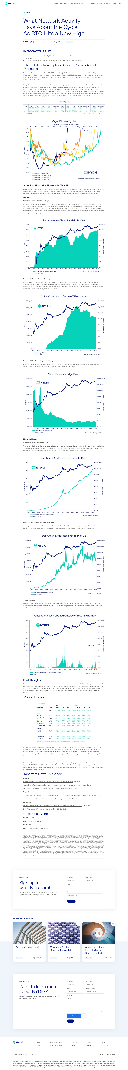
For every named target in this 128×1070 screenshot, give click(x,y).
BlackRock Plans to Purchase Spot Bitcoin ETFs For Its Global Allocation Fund (48, 782)
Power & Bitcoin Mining (60, 3)
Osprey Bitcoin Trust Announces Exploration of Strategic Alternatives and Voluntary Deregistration (54, 785)
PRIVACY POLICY (111, 1055)
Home (38, 1042)
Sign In (121, 3)
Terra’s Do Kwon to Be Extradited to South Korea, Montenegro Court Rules (47, 799)
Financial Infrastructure (76, 3)
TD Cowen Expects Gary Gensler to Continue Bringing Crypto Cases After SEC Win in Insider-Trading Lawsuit (58, 795)
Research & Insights (96, 3)
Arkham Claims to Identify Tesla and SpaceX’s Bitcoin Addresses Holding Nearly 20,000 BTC (52, 806)
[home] (10, 3)
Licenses (89, 1045)
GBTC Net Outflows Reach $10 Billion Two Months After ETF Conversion (46, 789)
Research (74, 1045)
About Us (107, 3)
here (107, 1067)
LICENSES (101, 1055)
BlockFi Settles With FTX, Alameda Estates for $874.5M (41, 809)
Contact (114, 3)
